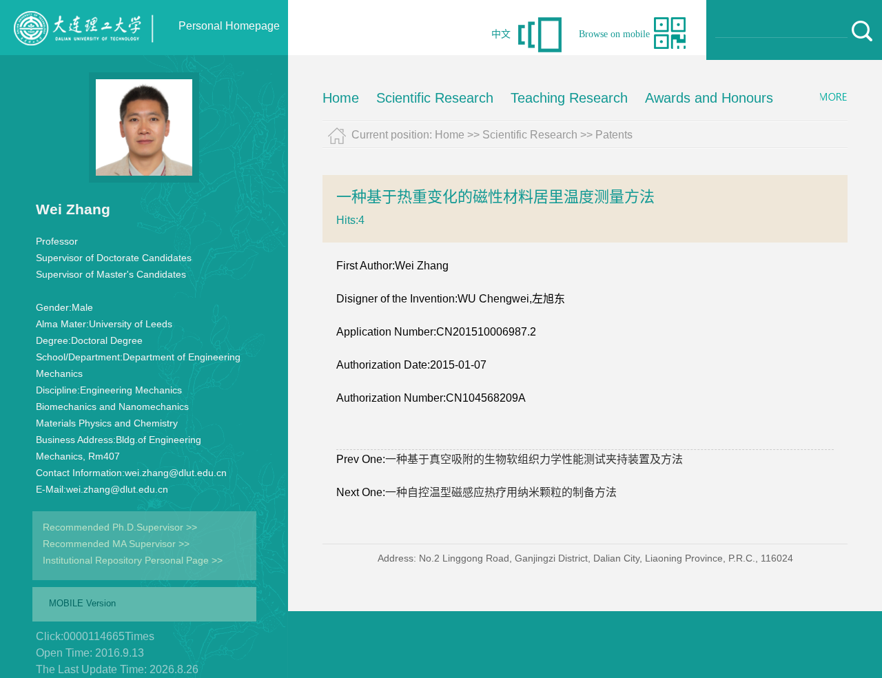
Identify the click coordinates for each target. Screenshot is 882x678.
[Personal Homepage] (77, 51)
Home (340, 97)
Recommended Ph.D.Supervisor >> (120, 527)
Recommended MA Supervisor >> (116, 543)
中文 (501, 34)
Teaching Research (569, 97)
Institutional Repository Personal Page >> (133, 560)
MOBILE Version (82, 603)
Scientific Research (434, 97)
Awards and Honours (709, 97)
